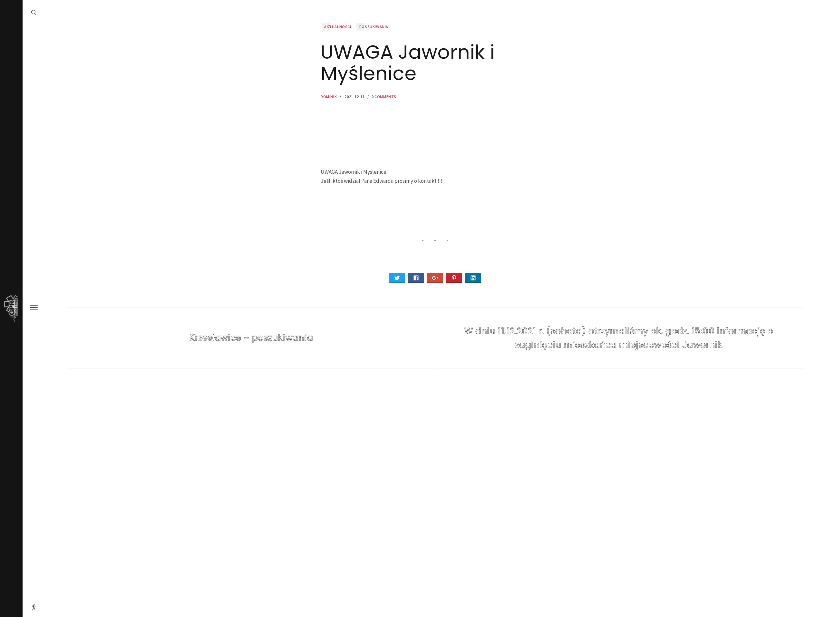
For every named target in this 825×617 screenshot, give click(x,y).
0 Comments (384, 96)
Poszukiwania (373, 26)
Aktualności (337, 26)
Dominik (329, 96)
